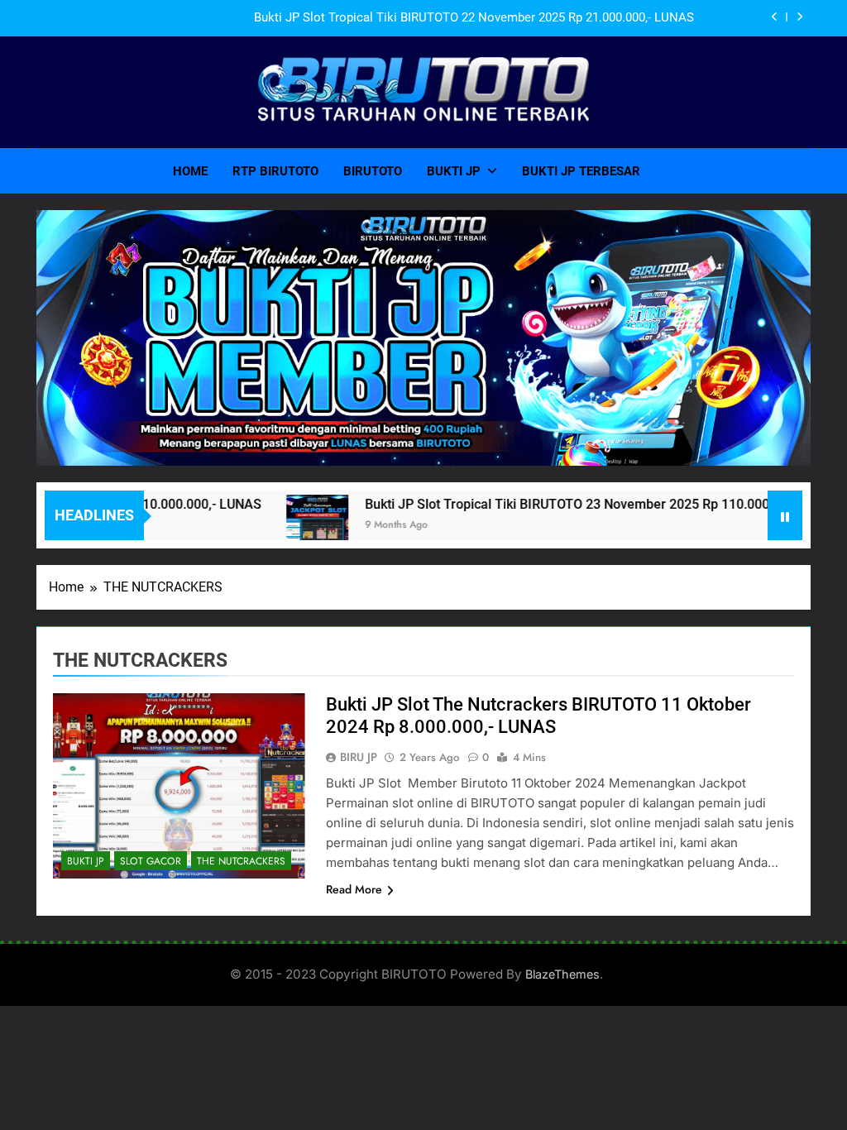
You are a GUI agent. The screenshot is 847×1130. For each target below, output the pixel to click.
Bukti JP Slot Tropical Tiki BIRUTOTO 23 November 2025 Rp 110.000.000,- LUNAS (574, 504)
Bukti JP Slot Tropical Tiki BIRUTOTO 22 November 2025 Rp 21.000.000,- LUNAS (474, 18)
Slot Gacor (150, 861)
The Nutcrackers (241, 861)
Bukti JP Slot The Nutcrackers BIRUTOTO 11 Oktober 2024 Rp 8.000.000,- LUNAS (538, 715)
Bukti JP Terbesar (581, 171)
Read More (354, 889)
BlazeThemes (562, 974)
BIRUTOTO (372, 171)
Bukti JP (454, 171)
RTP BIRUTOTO (275, 171)
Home (190, 171)
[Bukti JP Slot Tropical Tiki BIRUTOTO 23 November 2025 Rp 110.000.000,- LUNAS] (286, 526)
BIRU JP (358, 757)
